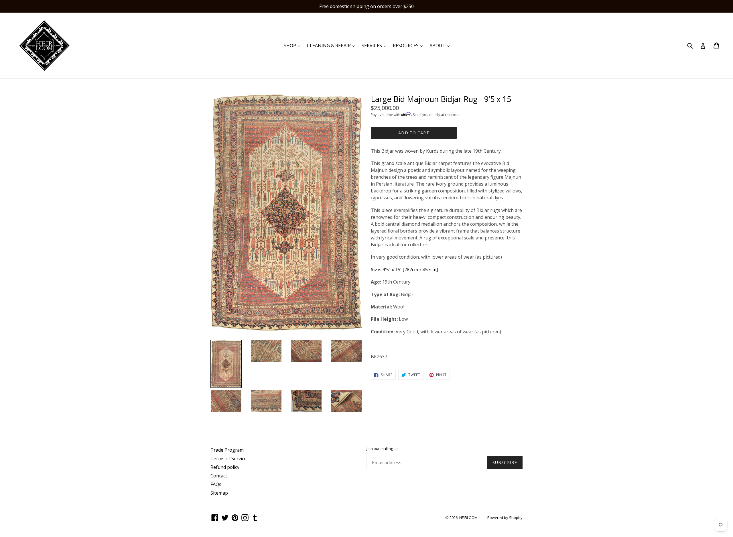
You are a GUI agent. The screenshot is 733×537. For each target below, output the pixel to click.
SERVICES (375, 45)
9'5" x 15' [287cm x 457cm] (410, 269)
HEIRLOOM (468, 517)
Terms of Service (228, 458)
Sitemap (219, 493)
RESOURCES (409, 45)
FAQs (215, 484)
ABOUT (440, 45)
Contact (218, 476)
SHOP (293, 45)
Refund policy (224, 467)
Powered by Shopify (505, 517)
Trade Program (227, 450)
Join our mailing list (382, 448)
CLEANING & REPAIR (332, 45)
